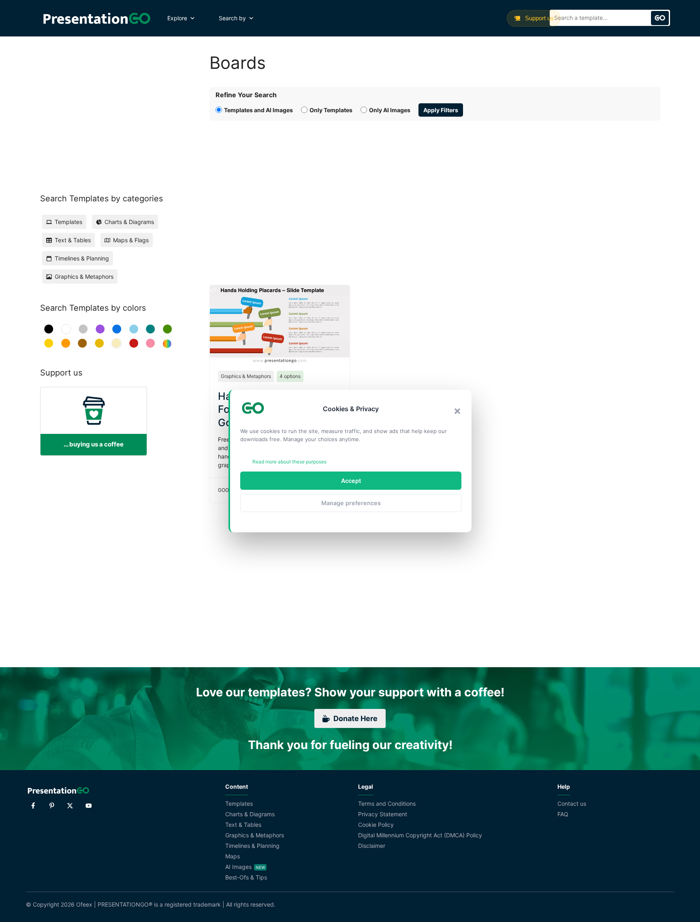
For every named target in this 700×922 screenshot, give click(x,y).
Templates (239, 803)
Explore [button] (177, 18)
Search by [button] (232, 18)
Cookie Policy (376, 824)
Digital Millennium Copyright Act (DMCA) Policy (420, 835)
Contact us (571, 803)
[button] (457, 411)
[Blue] (117, 329)
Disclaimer (371, 845)
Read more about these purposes (289, 462)
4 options (290, 376)
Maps (232, 856)
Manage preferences (351, 502)
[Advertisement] (434, 193)
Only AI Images (389, 110)
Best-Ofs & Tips (246, 877)
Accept (351, 480)
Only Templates (330, 110)
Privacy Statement (382, 814)
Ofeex (84, 904)
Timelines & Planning (252, 845)
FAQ (562, 814)
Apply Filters (440, 110)
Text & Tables (243, 824)
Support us (538, 18)
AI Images (238, 866)
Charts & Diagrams (250, 814)
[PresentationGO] (96, 18)
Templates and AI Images (258, 110)
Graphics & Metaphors (246, 376)
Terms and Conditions (387, 803)
